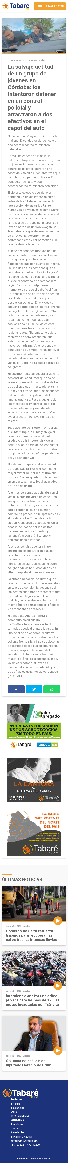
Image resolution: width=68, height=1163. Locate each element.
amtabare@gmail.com (24, 1140)
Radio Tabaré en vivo (50, 6)
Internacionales (37, 60)
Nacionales (17, 1107)
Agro (14, 1111)
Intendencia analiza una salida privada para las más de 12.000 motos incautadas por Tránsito (32, 1000)
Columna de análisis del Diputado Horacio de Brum (28, 1063)
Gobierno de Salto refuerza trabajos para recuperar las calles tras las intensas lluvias (31, 935)
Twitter (15, 1128)
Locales (26, 926)
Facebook (17, 1124)
